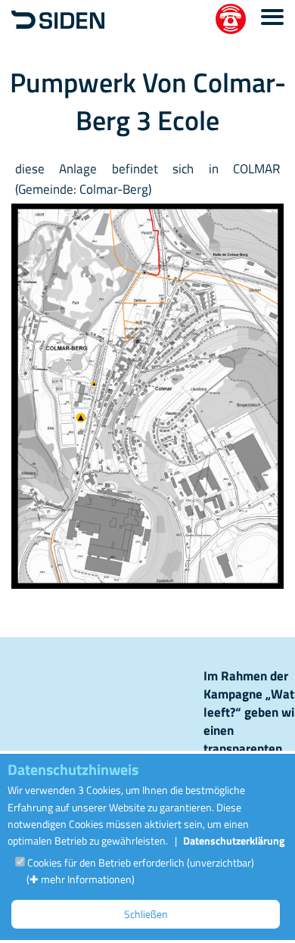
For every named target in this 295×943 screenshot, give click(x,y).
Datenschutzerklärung (233, 840)
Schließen (146, 914)
